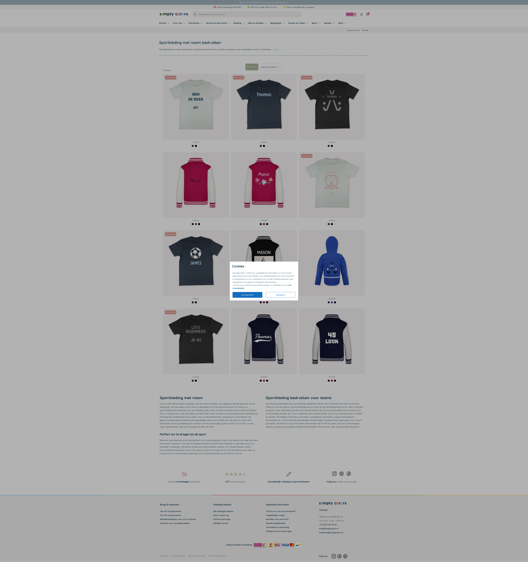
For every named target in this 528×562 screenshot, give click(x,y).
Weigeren (280, 294)
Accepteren (247, 294)
